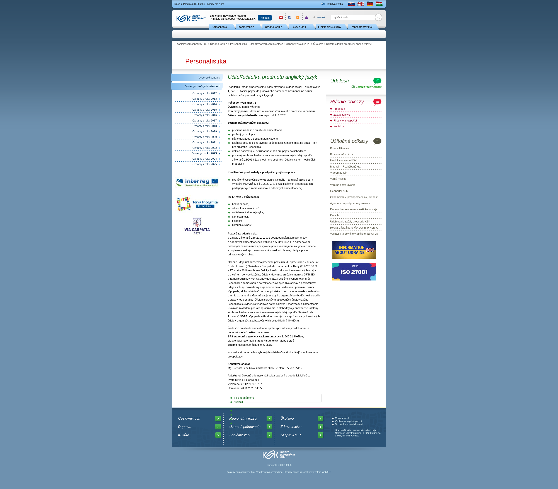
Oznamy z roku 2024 (204, 158)
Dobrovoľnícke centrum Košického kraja (354, 209)
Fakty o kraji (299, 27)
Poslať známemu (244, 397)
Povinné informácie (341, 154)
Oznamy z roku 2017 (204, 120)
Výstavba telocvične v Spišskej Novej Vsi (354, 233)
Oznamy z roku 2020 (204, 136)
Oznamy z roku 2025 (204, 164)
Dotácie (334, 215)
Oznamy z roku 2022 (204, 147)
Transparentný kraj (361, 27)
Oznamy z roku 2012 (204, 93)
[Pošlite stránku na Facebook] (234, 410)
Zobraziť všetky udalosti (368, 86)
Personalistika (238, 44)
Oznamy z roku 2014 (204, 104)
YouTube (281, 17)
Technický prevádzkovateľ (349, 424)
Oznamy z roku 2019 (204, 131)
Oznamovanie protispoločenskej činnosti (354, 197)
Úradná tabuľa (273, 27)
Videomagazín (338, 172)
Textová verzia (335, 3)
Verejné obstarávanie (343, 184)
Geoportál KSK (339, 191)
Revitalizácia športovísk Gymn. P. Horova (354, 227)
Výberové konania (209, 77)
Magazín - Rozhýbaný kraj (345, 166)
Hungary (379, 4)
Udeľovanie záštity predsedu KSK (350, 221)
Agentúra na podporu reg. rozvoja (350, 203)
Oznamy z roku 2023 (298, 44)
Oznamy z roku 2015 (204, 109)
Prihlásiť (265, 17)
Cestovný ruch (189, 418)
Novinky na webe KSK (343, 160)
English (360, 4)
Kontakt (318, 17)
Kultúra (183, 435)
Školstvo (318, 44)
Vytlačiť (238, 402)
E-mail (338, 435)
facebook (289, 17)
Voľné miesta (338, 178)
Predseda (339, 108)
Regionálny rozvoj (243, 418)
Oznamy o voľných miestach (266, 44)
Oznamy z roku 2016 (204, 115)
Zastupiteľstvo (341, 114)
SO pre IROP (291, 435)
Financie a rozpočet (345, 120)
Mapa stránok (342, 418)
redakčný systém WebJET (317, 472)
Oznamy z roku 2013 (204, 98)
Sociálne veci (239, 435)
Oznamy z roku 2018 (204, 126)
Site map (306, 17)
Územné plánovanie (244, 427)
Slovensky (351, 4)
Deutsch (369, 4)
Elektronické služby (329, 27)
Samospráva (219, 27)
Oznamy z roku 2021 (204, 142)
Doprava (184, 427)
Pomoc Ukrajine (339, 148)
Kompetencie (246, 27)
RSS (298, 17)
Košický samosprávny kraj (192, 44)
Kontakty (338, 126)
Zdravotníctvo (291, 427)
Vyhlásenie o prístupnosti (348, 421)
